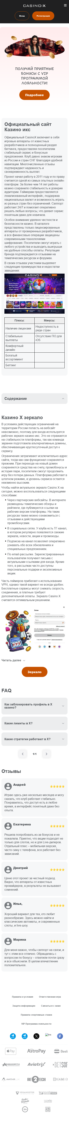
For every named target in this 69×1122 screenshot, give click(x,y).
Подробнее (34, 95)
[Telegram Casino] (24, 1036)
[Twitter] (36, 1036)
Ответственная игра (50, 996)
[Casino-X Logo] (34, 5)
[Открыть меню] (65, 5)
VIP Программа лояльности (36, 1023)
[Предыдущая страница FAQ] (22, 754)
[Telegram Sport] (13, 1036)
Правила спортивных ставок (36, 1014)
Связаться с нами (51, 1005)
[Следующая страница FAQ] (46, 754)
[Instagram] (48, 1036)
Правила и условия (22, 996)
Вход (22, 16)
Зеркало (35, 672)
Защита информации (23, 1005)
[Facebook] (60, 1036)
